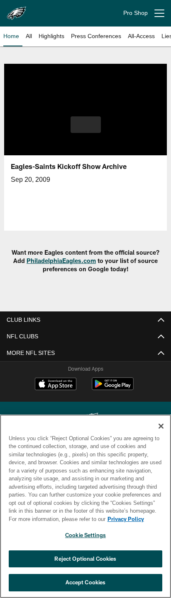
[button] (85, 129)
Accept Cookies (86, 582)
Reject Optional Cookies (85, 558)
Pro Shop (135, 13)
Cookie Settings (85, 535)
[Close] (161, 426)
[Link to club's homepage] (17, 10)
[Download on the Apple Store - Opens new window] (56, 385)
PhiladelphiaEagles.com (61, 260)
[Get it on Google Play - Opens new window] (113, 388)
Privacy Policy (54, 519)
